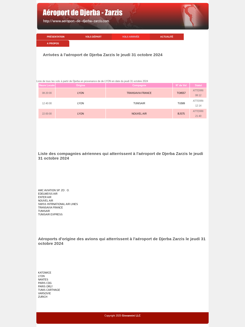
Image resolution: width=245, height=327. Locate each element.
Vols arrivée (130, 36)
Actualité (166, 36)
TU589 (181, 103)
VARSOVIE (44, 293)
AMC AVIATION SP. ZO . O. (53, 190)
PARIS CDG (45, 283)
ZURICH (42, 296)
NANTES (43, 279)
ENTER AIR (44, 197)
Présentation (56, 36)
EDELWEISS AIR (47, 193)
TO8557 (181, 93)
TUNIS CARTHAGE (49, 289)
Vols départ (93, 36)
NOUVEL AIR (139, 113)
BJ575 (181, 113)
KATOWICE (44, 272)
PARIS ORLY (45, 286)
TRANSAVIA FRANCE (139, 93)
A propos (53, 43)
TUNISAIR (139, 103)
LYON (80, 93)
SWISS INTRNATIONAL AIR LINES (58, 204)
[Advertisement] (122, 67)
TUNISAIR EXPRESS (50, 214)
